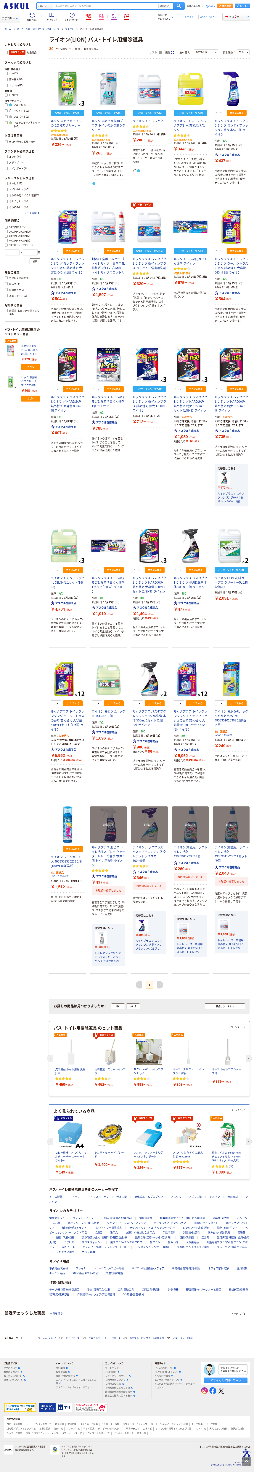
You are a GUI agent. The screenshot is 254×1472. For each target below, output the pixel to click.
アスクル (176, 1196)
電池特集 (71, 1424)
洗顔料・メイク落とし (206, 1222)
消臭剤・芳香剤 (221, 1218)
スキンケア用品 (65, 1251)
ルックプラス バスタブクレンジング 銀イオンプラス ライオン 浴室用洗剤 (149, 264)
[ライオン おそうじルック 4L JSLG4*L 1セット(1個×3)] (67, 545)
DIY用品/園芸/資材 (133, 1294)
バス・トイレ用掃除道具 (108, 1227)
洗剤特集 (58, 1428)
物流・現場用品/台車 (98, 1289)
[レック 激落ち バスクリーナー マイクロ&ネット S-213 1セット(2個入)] (11, 382)
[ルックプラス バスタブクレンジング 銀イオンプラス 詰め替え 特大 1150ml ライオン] (149, 365)
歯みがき (173, 1242)
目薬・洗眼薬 (186, 1237)
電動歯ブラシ (57, 1218)
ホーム (7, 29)
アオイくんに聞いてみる (225, 1380)
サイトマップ (112, 1368)
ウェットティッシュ (84, 1218)
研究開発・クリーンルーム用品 (203, 1289)
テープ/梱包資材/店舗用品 (64, 1289)
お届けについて (11, 1372)
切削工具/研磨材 (151, 1289)
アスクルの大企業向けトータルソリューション (175, 1386)
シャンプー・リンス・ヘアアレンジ (126, 1222)
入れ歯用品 (192, 1242)
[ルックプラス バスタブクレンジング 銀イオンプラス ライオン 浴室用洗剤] (149, 227)
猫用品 (114, 1232)
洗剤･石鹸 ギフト (227, 1227)
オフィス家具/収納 (218, 1268)
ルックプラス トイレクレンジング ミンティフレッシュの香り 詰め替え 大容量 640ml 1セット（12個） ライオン (190, 720)
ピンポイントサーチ (123, 1433)
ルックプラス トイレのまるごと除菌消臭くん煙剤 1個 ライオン (108, 402)
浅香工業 (121, 1196)
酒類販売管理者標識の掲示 (118, 1392)
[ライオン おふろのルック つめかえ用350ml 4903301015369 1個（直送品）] (231, 679)
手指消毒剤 (169, 1232)
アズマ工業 (195, 1196)
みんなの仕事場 (162, 1376)
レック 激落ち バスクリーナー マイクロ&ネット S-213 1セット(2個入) (30, 381)
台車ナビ (147, 1428)
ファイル (81, 1268)
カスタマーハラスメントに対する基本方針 (76, 1382)
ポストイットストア (72, 1433)
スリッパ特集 (73, 1428)
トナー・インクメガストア (39, 1424)
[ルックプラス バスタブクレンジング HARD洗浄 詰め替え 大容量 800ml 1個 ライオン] (67, 365)
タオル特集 (88, 1428)
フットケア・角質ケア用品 (232, 1247)
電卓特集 (59, 1424)
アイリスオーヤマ (98, 1196)
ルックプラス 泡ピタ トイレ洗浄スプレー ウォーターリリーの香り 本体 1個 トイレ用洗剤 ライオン (108, 856)
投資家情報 (61, 1372)
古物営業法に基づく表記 (117, 1388)
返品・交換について (13, 1380)
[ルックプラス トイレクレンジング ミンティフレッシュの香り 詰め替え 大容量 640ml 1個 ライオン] (67, 227)
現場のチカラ (132, 1428)
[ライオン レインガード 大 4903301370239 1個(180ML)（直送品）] (67, 824)
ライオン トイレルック (148, 121)
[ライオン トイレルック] (149, 88)
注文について (10, 1368)
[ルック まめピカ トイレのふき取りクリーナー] (67, 88)
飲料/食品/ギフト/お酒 (85, 1273)
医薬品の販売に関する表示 (118, 1395)
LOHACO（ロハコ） (164, 1368)
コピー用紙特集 (14, 1424)
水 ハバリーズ (72, 1338)
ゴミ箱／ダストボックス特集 (21, 1428)
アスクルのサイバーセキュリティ (72, 1387)
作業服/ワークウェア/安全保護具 (96, 1294)
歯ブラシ (155, 1242)
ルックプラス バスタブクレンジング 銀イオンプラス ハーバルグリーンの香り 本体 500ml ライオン (149, 945)
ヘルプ (212, 6)
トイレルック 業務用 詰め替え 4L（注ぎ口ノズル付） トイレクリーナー (190, 948)
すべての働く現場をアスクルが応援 (173, 1428)
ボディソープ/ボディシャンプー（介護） (105, 1247)
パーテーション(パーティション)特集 (169, 1424)
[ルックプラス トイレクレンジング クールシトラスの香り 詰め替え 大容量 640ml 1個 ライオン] (231, 227)
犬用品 (98, 1232)
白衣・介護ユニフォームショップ (42, 1433)
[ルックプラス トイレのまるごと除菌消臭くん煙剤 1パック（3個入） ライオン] (108, 545)
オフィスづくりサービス (97, 1433)
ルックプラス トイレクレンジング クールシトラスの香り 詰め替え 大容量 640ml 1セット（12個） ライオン (67, 720)
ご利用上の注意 (113, 1384)
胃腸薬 (241, 1232)
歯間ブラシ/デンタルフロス (126, 1242)
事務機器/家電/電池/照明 (186, 1268)
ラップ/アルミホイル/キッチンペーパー (152, 1227)
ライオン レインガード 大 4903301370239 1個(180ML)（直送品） (66, 861)
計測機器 (173, 1289)
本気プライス (144, 204)
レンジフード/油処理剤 (196, 1227)
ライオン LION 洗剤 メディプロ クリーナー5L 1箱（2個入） (231, 583)
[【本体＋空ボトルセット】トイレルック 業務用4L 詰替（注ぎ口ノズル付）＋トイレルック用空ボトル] (108, 227)
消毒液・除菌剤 (191, 1232)
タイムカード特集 (89, 1424)
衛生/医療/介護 (114, 1273)
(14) (231, 1166)
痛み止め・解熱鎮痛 (219, 1232)
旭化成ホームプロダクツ (148, 1196)
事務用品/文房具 (58, 1268)
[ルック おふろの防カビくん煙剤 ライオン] (190, 227)
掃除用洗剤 (145, 1218)
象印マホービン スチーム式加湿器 (147, 1338)
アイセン (75, 1196)
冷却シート (68, 1247)
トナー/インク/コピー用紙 (109, 1268)
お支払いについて (13, 1376)
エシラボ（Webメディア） (167, 1380)
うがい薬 (69, 1242)
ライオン (69, 29)
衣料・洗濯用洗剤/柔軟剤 (118, 1218)
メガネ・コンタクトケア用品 (193, 1247)
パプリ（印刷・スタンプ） (166, 1372)
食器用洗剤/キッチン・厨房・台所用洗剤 (182, 1218)
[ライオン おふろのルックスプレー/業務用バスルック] (190, 88)
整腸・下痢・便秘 (65, 1237)
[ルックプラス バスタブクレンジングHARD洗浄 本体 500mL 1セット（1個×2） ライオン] (149, 679)
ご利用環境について (115, 1380)
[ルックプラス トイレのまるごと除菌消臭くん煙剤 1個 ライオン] (108, 365)
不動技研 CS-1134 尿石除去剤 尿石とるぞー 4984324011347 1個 (30, 350)
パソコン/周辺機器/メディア (148, 1268)
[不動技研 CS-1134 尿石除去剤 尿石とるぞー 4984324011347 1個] (11, 351)
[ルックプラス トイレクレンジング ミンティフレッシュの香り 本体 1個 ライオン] (231, 88)
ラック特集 (211, 1424)
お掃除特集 (44, 1428)
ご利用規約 (110, 1372)
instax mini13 (49, 1338)
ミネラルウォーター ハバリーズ (104, 1338)
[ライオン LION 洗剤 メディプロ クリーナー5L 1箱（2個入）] (231, 545)
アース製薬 (55, 1196)
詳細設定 (164, 6)
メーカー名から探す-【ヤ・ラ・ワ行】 (34, 29)
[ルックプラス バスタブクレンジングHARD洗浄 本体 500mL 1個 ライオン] (190, 545)
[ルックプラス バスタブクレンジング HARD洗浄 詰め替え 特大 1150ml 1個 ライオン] (231, 365)
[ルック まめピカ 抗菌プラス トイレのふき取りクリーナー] (108, 88)
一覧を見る (56, 1313)
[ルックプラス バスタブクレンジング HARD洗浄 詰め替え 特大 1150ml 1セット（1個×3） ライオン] (190, 365)
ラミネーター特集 (110, 1424)
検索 (179, 6)
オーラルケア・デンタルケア (170, 1222)
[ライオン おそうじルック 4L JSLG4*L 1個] (108, 679)
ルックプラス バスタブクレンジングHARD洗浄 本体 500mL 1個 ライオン (231, 497)
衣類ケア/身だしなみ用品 (140, 1232)
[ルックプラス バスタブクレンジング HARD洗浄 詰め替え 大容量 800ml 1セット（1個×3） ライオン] (149, 545)
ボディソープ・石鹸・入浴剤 (83, 1222)
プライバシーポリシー (116, 1376)
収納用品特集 (237, 1428)
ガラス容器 (88, 1251)
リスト (153, 52)
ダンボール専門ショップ (110, 1428)
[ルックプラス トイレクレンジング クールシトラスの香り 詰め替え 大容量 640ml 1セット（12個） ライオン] (67, 679)
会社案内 (60, 1368)
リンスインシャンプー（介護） (152, 1247)
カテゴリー (8, 18)
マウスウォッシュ (92, 1242)
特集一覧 (141, 1433)
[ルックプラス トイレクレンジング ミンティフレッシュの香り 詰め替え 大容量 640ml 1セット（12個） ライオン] (190, 679)
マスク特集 (200, 1428)
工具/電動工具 (126, 1289)
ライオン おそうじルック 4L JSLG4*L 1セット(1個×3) (67, 583)
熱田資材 (232, 1196)
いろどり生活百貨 (223, 735)
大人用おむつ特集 (218, 1428)
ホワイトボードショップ (135, 1424)
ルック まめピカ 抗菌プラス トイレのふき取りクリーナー (108, 125)
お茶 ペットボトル (183, 1338)
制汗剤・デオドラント (74, 1227)
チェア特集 (197, 1424)
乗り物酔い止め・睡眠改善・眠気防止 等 (104, 1237)
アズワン (214, 1196)
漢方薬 (205, 1237)
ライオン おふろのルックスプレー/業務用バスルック (190, 125)
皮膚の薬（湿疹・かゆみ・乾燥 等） (153, 1237)
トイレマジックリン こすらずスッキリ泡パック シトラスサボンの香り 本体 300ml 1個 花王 (108, 957)
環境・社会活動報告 (65, 1376)
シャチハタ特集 (14, 1433)
